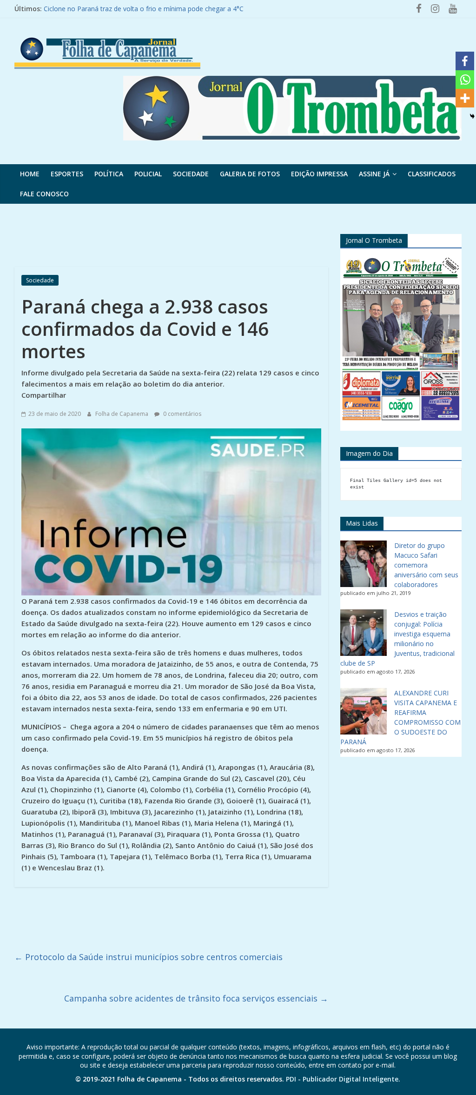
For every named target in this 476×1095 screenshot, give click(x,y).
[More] (465, 98)
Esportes (67, 173)
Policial (148, 173)
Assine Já (374, 173)
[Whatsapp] (465, 79)
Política (108, 173)
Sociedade (191, 173)
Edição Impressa (319, 173)
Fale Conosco (44, 193)
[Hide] (472, 116)
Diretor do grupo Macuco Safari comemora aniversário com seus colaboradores (426, 565)
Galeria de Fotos (250, 173)
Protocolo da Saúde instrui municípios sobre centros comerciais (148, 956)
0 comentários (181, 414)
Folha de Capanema (122, 414)
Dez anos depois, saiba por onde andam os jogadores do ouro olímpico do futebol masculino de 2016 (198, 8)
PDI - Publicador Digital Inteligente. (343, 1079)
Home (30, 173)
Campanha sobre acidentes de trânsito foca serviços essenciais (196, 998)
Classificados (432, 173)
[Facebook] (465, 61)
